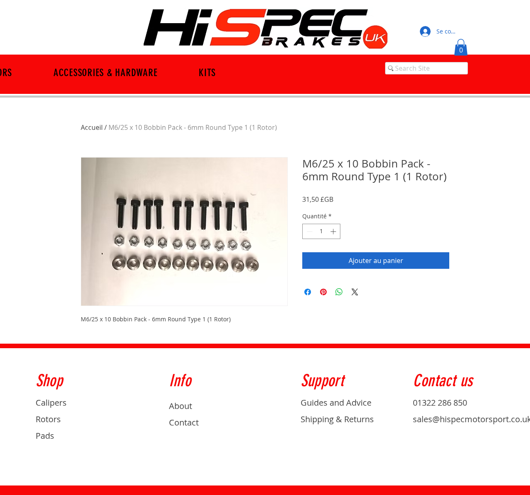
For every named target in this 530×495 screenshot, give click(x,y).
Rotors (48, 419)
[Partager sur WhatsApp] (339, 292)
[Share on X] (355, 292)
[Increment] (334, 231)
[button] (461, 47)
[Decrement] (309, 231)
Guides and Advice (336, 402)
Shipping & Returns (337, 419)
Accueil (92, 127)
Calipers (51, 402)
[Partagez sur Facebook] (308, 292)
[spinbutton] (321, 231)
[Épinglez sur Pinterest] (323, 292)
